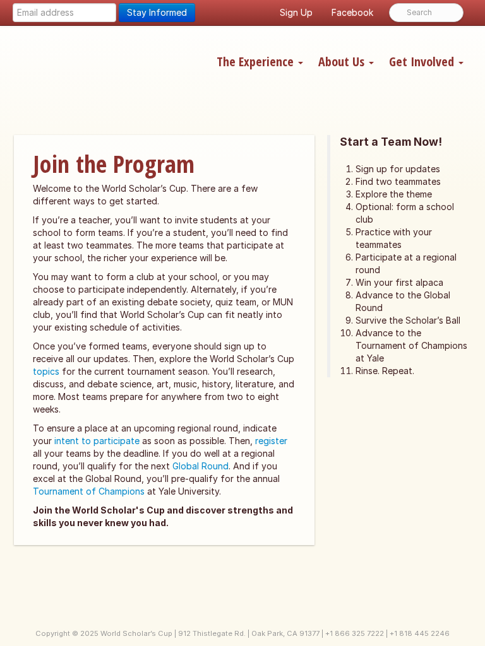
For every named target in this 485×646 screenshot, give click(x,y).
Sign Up (296, 12)
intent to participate (97, 440)
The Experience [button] (257, 61)
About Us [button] (343, 61)
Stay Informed (157, 12)
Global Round (200, 466)
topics (46, 371)
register (271, 440)
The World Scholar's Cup (105, 67)
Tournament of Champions (89, 491)
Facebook (352, 12)
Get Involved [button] (423, 61)
